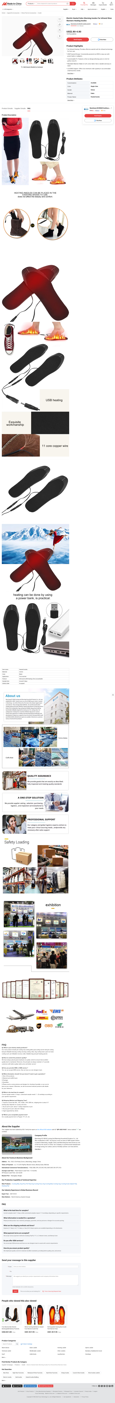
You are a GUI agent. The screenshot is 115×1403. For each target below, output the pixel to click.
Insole (39, 13)
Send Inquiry (78, 39)
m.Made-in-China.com (61, 1393)
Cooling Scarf (65, 1184)
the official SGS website (44, 1129)
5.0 (92, 110)
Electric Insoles (7, 1377)
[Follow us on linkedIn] (112, 1386)
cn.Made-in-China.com (74, 1393)
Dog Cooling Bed (48, 1184)
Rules (112, 9)
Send (15, 1291)
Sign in (111, 5)
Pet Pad (28, 1184)
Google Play (17, 1386)
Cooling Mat (15, 1184)
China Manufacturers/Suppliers (43, 1391)
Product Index (88, 1391)
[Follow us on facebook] (99, 1386)
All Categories (8, 9)
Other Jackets (61, 1351)
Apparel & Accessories (13, 13)
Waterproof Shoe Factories (34, 1373)
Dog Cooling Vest (36, 1184)
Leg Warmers (61, 1354)
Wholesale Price (68, 1391)
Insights (95, 1391)
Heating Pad (5, 1186)
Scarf (3, 1354)
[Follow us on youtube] (107, 1386)
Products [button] (31, 4)
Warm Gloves (5, 1347)
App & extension (92, 9)
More (3, 1357)
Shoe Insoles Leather (94, 1373)
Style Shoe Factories (51, 1373)
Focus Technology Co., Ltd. (45, 1397)
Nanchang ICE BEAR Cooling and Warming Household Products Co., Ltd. (81, 24)
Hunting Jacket (62, 1347)
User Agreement (67, 1397)
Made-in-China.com (50, 1393)
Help (82, 9)
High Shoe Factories (18, 1373)
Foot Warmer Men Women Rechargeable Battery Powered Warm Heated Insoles (10, 1328)
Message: (9, 1276)
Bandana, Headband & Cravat (93, 1351)
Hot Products (21, 1391)
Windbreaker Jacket (35, 1351)
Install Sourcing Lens (46, 1386)
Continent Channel (78, 1391)
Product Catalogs (27, 1344)
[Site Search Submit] (73, 3)
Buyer (73, 9)
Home (3, 13)
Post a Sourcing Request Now (51, 1291)
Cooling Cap (57, 1184)
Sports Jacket (89, 1347)
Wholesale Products (57, 1391)
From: (10, 1266)
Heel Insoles (18, 1377)
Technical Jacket (6, 1351)
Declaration (76, 1397)
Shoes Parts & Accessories (28, 13)
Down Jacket (33, 1347)
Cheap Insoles (65, 1373)
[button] (67, 3)
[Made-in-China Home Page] (11, 4)
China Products (30, 1391)
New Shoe (6, 1373)
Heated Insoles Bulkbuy (32, 1377)
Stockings (88, 1354)
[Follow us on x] (102, 1386)
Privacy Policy (85, 1397)
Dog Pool (23, 1184)
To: (11, 1271)
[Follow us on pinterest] (110, 1386)
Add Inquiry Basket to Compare (33, 67)
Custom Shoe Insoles (78, 1373)
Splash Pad (73, 1184)
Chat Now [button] (103, 39)
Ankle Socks (33, 1354)
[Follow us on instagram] (104, 1386)
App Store (6, 1386)
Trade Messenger (30, 1386)
